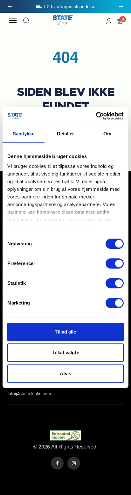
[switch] (115, 263)
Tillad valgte (65, 352)
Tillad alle (65, 331)
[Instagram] (73, 463)
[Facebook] (57, 463)
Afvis (66, 373)
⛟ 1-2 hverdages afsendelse (65, 6)
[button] (120, 20)
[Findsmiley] (65, 435)
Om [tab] (107, 133)
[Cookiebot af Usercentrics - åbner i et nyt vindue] (96, 116)
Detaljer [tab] (65, 133)
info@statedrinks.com (29, 393)
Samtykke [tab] (24, 133)
